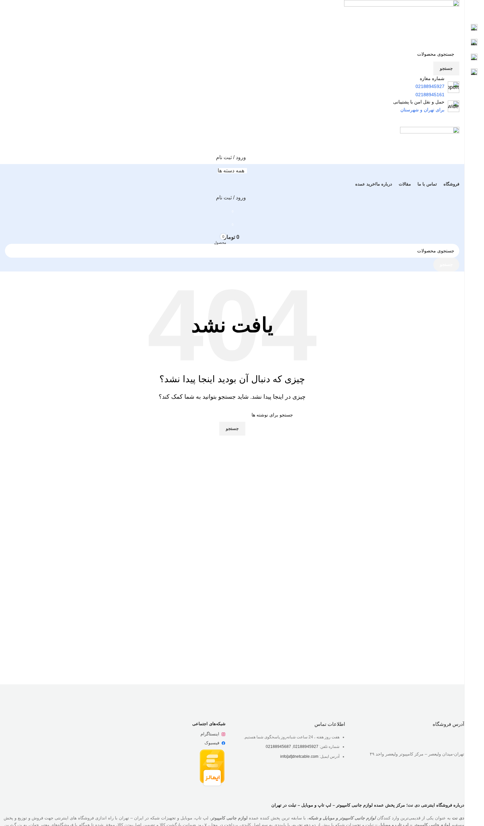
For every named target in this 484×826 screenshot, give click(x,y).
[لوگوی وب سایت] (401, 23)
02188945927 (305, 746)
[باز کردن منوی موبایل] (232, 120)
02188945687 (278, 746)
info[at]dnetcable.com (299, 756)
